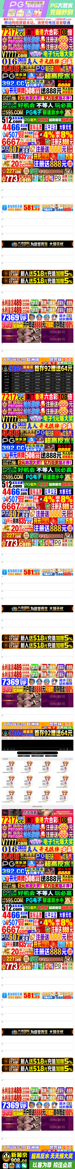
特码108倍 (37, 755)
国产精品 (17, 373)
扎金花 (58, 382)
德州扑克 (37, 382)
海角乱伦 (37, 388)
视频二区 (6, 376)
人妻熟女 (47, 376)
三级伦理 (17, 376)
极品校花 (47, 391)
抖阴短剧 (58, 391)
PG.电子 (51, 755)
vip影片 (24, 755)
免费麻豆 (47, 388)
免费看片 (17, 388)
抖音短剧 (17, 385)
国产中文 (17, 391)
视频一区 (6, 373)
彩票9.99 (47, 382)
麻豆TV (27, 385)
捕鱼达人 (17, 382)
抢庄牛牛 (27, 382)
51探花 (37, 385)
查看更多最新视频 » (37, 806)
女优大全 (58, 385)
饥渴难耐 (27, 379)
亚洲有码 (47, 373)
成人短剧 (37, 391)
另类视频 (68, 376)
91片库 (48, 385)
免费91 (27, 388)
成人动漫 (68, 373)
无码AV (7, 385)
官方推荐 (6, 382)
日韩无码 (68, 391)
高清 (61, 749)
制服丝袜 (58, 376)
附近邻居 (17, 379)
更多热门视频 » (69, 759)
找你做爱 (37, 379)
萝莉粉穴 (58, 388)
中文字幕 (27, 376)
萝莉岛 (68, 385)
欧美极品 (58, 373)
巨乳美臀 (37, 376)
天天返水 (68, 382)
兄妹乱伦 (27, 391)
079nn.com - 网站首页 (15, 27)
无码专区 (6, 388)
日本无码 (37, 373)
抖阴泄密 (68, 388)
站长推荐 (6, 379)
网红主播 (27, 373)
